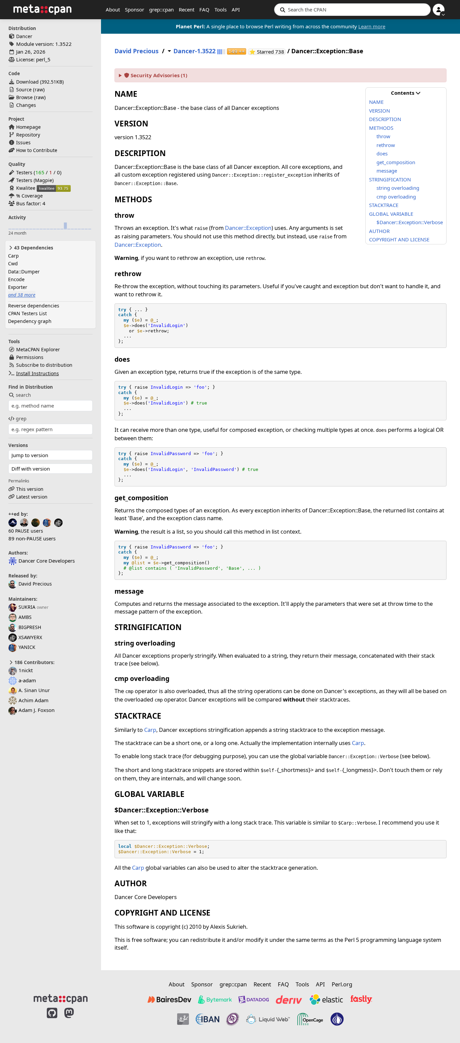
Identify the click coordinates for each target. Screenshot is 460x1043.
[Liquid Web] (268, 1019)
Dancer (24, 36)
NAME (376, 101)
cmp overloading (396, 196)
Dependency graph (30, 321)
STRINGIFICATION (390, 179)
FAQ (204, 9)
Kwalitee (25, 188)
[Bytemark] (215, 999)
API (236, 9)
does (382, 153)
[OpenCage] (310, 1019)
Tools (221, 9)
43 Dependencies (33, 248)
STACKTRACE (383, 205)
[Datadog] (253, 999)
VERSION (379, 110)
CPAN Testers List (27, 313)
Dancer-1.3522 (194, 51)
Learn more (371, 26)
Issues (23, 142)
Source (24, 89)
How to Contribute (36, 150)
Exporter (17, 287)
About (113, 9)
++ (236, 51)
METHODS (381, 127)
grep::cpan (161, 9)
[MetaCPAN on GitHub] (52, 1020)
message (386, 170)
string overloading (397, 187)
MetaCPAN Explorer (38, 349)
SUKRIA (27, 607)
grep (21, 418)
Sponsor (134, 9)
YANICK (27, 647)
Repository (28, 134)
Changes (26, 105)
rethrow (385, 145)
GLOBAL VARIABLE (391, 213)
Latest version (31, 497)
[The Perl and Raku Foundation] (337, 1019)
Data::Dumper (24, 271)
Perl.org (342, 984)
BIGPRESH (30, 627)
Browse (24, 97)
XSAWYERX (30, 637)
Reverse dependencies (33, 305)
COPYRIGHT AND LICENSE (399, 239)
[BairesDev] (169, 999)
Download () (40, 82)
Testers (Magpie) (35, 180)
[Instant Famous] (232, 1019)
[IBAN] (207, 1019)
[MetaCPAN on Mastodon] (76, 1020)
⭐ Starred (267, 52)
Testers (24, 172)
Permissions (29, 357)
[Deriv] (288, 999)
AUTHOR (379, 231)
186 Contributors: (34, 662)
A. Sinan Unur (34, 690)
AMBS (25, 617)
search (23, 395)
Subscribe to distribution (44, 365)
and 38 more (21, 295)
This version (29, 489)
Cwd (13, 263)
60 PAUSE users (25, 531)
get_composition (395, 162)
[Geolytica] (183, 1019)
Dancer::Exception (248, 228)
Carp (13, 255)
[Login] (439, 10)
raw (39, 89)
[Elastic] (326, 999)
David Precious (35, 583)
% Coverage (29, 195)
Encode (16, 279)
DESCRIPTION (385, 119)
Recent (186, 9)
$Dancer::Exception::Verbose (409, 222)
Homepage (28, 127)
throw (383, 136)
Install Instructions (37, 373)
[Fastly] (361, 999)
